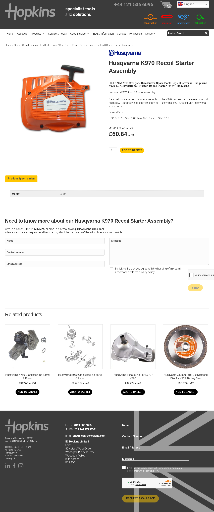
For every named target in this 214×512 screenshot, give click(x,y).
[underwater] (184, 18)
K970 (119, 86)
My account (135, 33)
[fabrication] (200, 18)
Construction (29, 45)
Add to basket (132, 150)
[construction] (150, 18)
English (188, 4)
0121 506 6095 (83, 425)
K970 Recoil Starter (135, 86)
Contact (121, 33)
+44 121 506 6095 (84, 428)
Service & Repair (57, 33)
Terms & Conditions (14, 455)
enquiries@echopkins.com (87, 229)
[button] (206, 33)
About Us (22, 33)
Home (10, 33)
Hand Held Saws (48, 45)
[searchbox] (188, 33)
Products (36, 33)
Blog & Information (103, 33)
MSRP (112, 128)
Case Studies (77, 33)
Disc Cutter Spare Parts (72, 45)
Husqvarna (185, 83)
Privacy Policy (11, 453)
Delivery (150, 33)
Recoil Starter (158, 86)
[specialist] (167, 18)
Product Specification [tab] (21, 178)
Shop (17, 45)
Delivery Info (10, 458)
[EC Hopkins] (30, 11)
